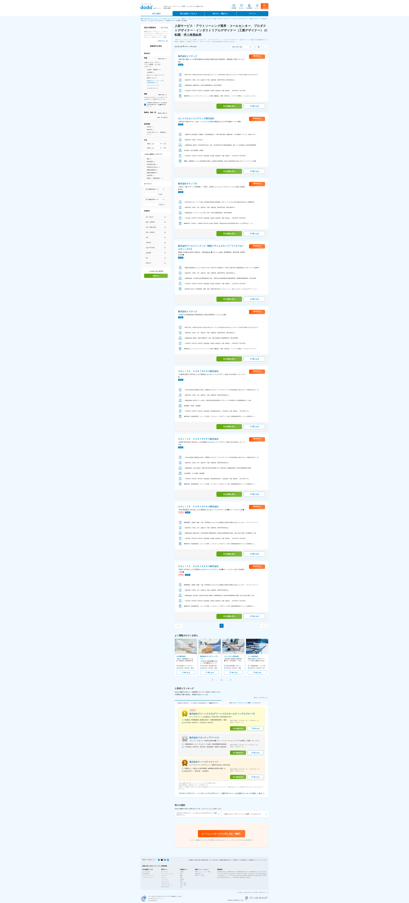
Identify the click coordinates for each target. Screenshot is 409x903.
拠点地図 (247, 892)
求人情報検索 (145, 873)
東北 (181, 873)
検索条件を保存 (156, 46)
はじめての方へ (146, 871)
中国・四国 (183, 883)
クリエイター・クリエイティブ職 (206, 18)
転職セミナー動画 (199, 875)
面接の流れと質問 (235, 873)
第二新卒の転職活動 (261, 873)
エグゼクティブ (165, 883)
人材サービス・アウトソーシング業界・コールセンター (179, 18)
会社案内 (240, 892)
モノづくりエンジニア (167, 873)
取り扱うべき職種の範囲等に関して (222, 860)
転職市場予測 (224, 877)
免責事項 (251, 860)
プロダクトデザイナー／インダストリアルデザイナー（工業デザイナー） (238, 18)
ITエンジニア (164, 871)
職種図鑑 (242, 877)
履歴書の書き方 (232, 871)
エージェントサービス (148, 875)
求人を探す (156, 13)
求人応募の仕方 (225, 873)
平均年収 (232, 875)
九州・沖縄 (183, 884)
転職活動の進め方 (222, 871)
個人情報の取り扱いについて (155, 898)
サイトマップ (258, 860)
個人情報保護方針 (153, 900)
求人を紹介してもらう (188, 13)
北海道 (182, 871)
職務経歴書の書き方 (242, 871)
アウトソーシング (152, 85)
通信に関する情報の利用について (203, 860)
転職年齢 (250, 875)
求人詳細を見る (229, 106)
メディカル (164, 875)
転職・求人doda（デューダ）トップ (151, 18)
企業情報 (247, 877)
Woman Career (165, 886)
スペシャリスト (165, 881)
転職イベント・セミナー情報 (202, 871)
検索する (156, 276)
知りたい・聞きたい (220, 13)
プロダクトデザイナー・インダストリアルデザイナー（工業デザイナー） (196, 814)
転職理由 (244, 875)
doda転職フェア (199, 873)
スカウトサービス (147, 877)
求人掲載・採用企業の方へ (260, 892)
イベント (252, 13)
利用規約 (191, 860)
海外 (181, 886)
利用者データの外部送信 (239, 860)
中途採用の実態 (258, 875)
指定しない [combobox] (151, 143)
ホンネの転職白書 (233, 877)
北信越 (182, 879)
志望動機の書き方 (253, 871)
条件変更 (164, 27)
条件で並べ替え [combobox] (237, 47)
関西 (181, 881)
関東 (181, 875)
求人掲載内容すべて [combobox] (152, 189)
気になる (255, 106)
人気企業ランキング (223, 875)
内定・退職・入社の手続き (248, 873)
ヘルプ (265, 860)
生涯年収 (238, 875)
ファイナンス (164, 879)
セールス (163, 877)
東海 (181, 877)
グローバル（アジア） (167, 884)
